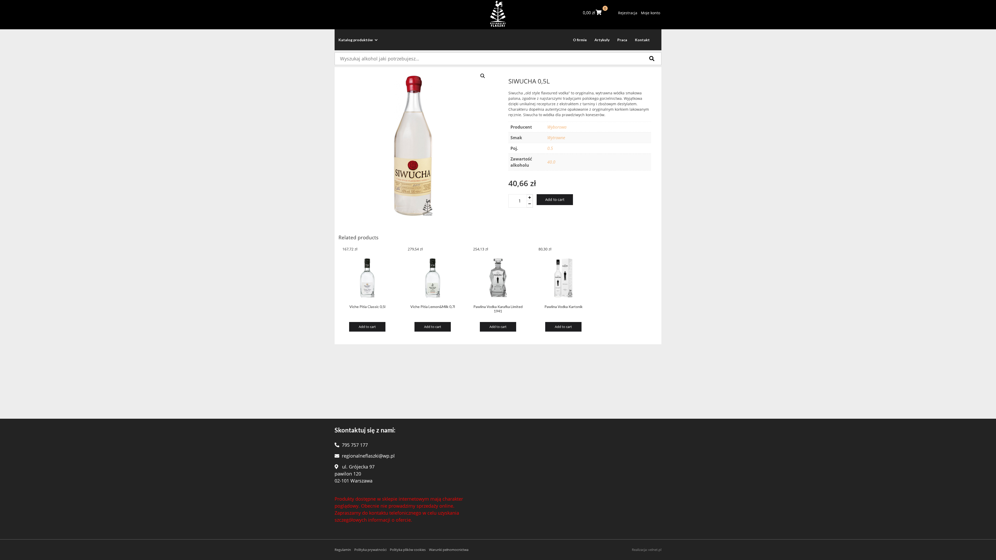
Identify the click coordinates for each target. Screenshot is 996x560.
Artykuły (602, 40)
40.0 (551, 162)
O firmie (580, 40)
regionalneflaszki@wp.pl (368, 456)
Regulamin (343, 549)
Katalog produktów (356, 40)
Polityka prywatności (370, 549)
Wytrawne (556, 138)
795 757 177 (355, 445)
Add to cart (554, 199)
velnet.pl (654, 549)
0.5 (550, 148)
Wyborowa (556, 127)
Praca (622, 40)
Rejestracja (627, 12)
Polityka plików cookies (408, 549)
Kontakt (642, 40)
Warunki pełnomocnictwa (448, 549)
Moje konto (650, 12)
